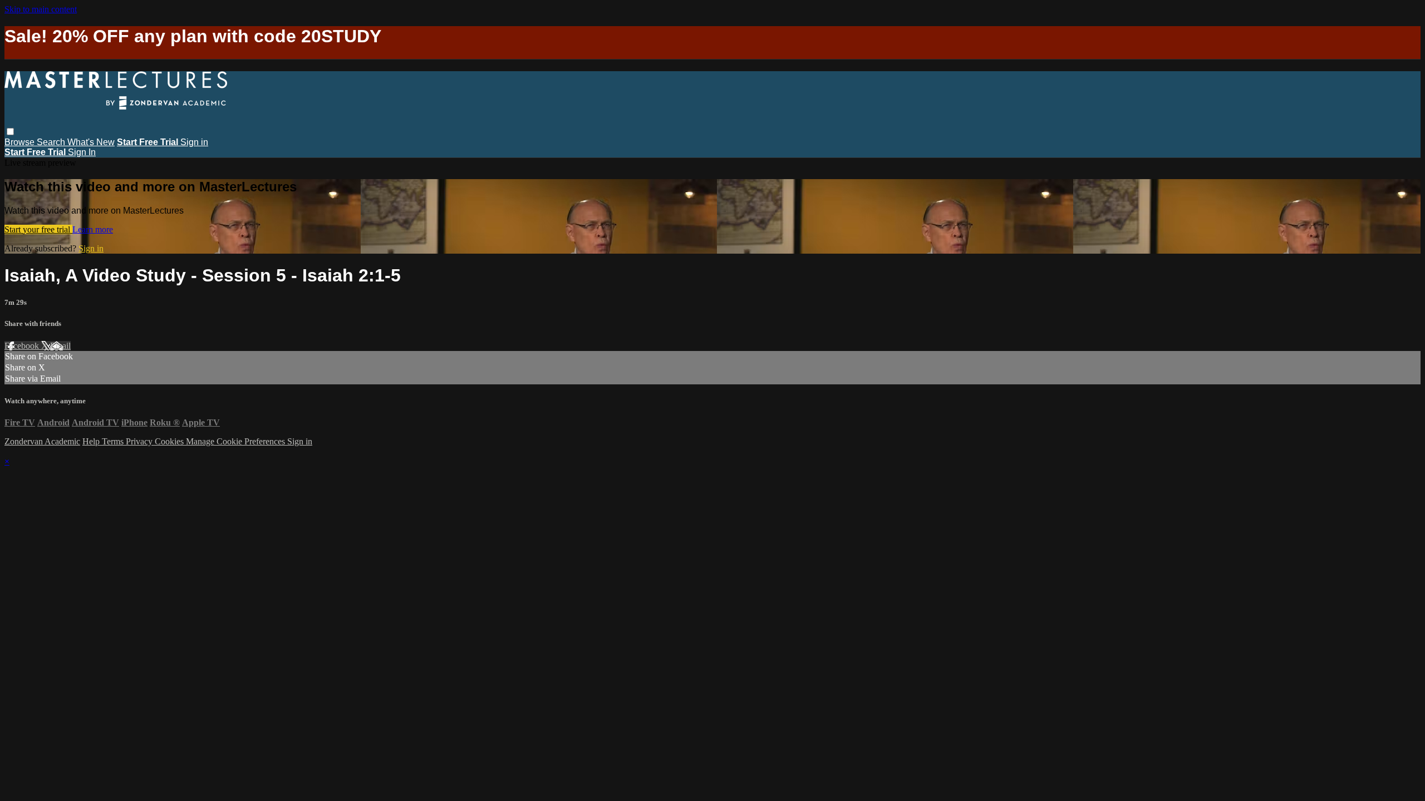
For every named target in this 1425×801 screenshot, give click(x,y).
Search (52, 142)
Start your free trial (38, 229)
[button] (10, 131)
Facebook (22, 345)
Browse (20, 142)
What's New (91, 142)
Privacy (140, 441)
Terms (114, 441)
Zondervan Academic (42, 441)
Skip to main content (40, 9)
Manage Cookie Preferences (236, 441)
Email (60, 345)
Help (92, 441)
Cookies (170, 441)
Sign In (82, 152)
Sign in (194, 142)
